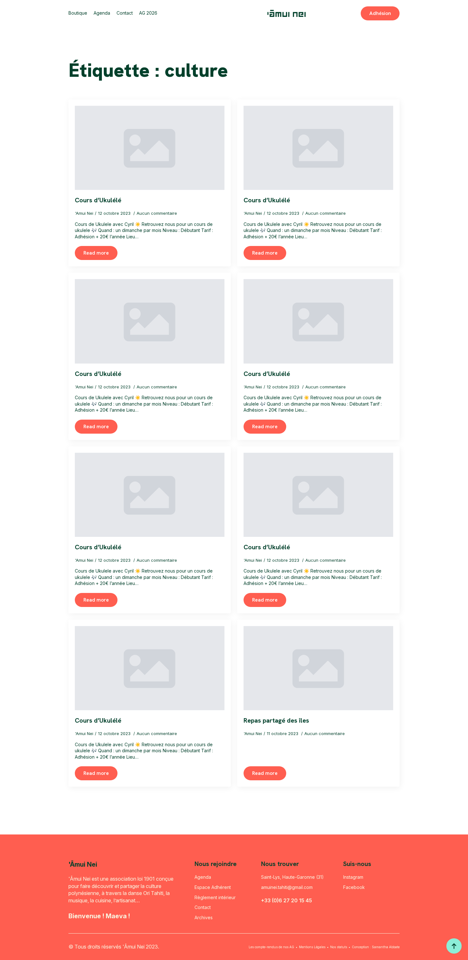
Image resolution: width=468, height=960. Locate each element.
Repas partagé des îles (276, 720)
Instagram (353, 877)
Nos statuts (338, 947)
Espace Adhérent (213, 887)
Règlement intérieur (215, 897)
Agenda (102, 13)
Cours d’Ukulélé (98, 200)
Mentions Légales (312, 947)
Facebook (354, 887)
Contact (125, 13)
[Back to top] (454, 946)
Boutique (77, 13)
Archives (204, 917)
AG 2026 (148, 13)
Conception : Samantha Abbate (376, 947)
